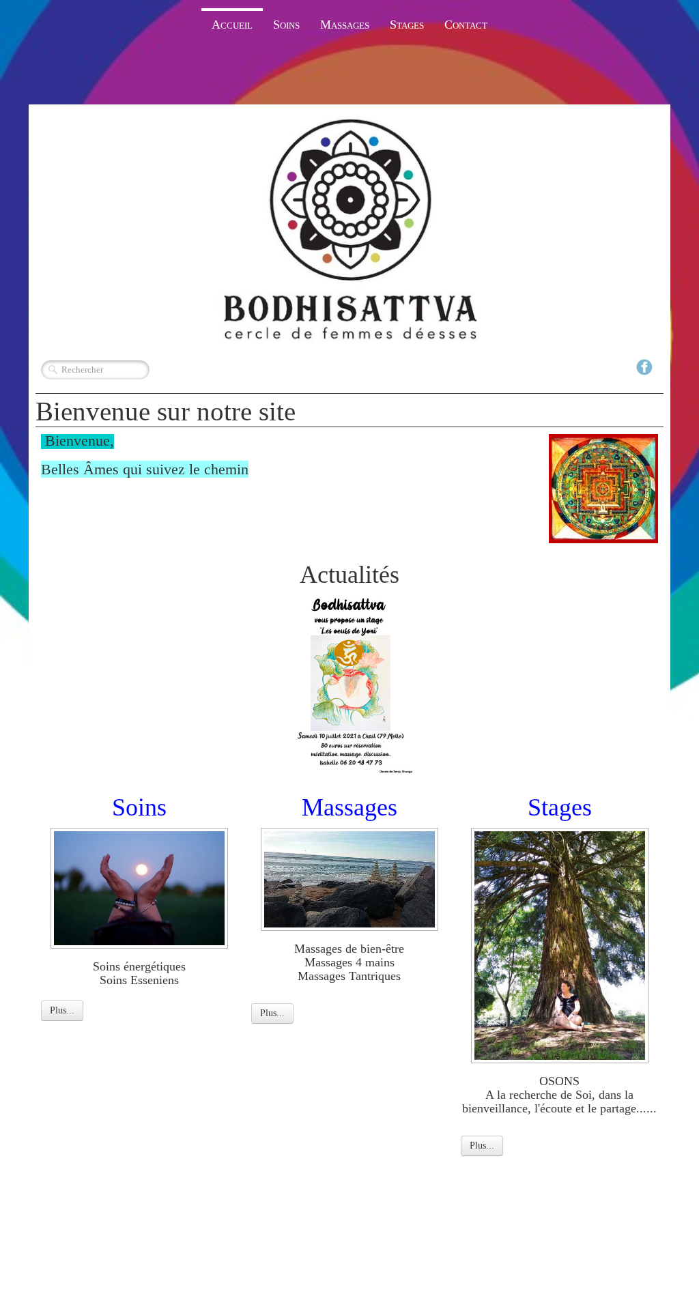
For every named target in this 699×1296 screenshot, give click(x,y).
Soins (286, 24)
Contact (465, 24)
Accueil (232, 24)
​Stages (560, 807)
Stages (407, 24)
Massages (344, 24)
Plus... (62, 1010)
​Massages (349, 807)
